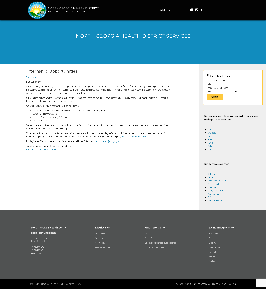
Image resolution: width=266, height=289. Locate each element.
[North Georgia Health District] (37, 10)
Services (212, 238)
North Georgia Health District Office (41, 149)
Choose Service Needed (217, 88)
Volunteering (32, 77)
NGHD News (99, 238)
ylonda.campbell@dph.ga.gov (134, 136)
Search (214, 96)
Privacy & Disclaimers (103, 247)
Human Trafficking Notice (154, 247)
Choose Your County (216, 80)
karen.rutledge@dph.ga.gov (107, 141)
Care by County (150, 234)
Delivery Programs (216, 252)
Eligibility (212, 243)
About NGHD (100, 243)
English (162, 10)
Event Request (214, 247)
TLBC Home (213, 234)
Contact (212, 261)
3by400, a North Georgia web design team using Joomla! (211, 284)
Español (169, 10)
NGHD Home (100, 234)
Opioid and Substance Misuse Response (160, 243)
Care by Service (150, 238)
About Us (212, 256)
